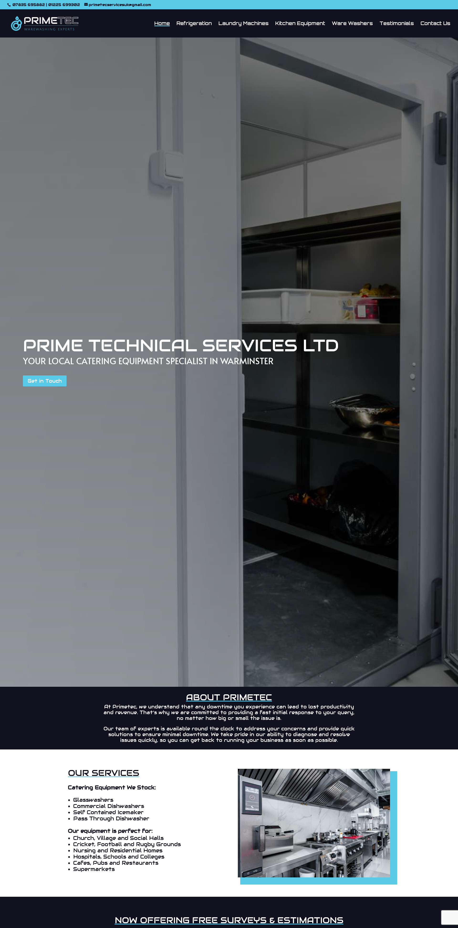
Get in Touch (45, 381)
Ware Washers (352, 24)
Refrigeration (194, 24)
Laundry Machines (244, 24)
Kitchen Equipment (300, 24)
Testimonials (397, 24)
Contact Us (435, 24)
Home (162, 24)
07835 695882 (28, 4)
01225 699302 (64, 4)
